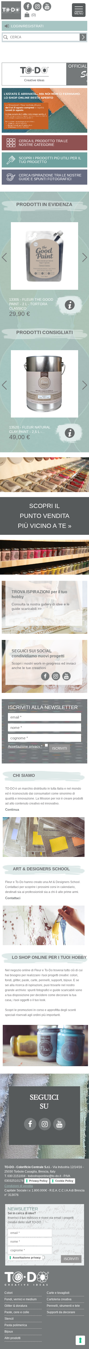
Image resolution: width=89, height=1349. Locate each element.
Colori (8, 1293)
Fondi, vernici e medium (20, 1299)
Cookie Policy (64, 1180)
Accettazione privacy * (25, 746)
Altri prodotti (12, 1338)
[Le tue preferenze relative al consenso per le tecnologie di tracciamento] (80, 1340)
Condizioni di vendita (18, 1186)
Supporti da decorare (61, 1312)
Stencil (9, 1318)
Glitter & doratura (15, 1305)
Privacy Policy (38, 1180)
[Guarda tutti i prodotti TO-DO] (34, 74)
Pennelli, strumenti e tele (63, 1305)
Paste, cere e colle (16, 1312)
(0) (33, 15)
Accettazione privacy (27, 1257)
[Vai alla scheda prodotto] (69, 306)
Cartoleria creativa (59, 1299)
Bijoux (8, 1331)
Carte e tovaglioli (58, 1293)
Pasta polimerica (15, 1325)
